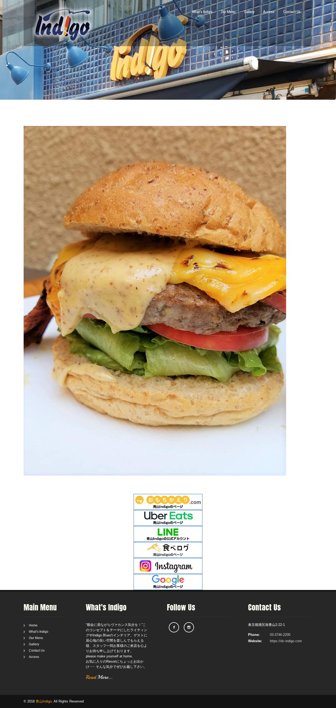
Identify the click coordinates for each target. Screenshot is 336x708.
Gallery (249, 11)
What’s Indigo (202, 11)
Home (33, 625)
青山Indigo (44, 701)
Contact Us (292, 11)
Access (269, 11)
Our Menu (228, 11)
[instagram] (189, 627)
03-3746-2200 (280, 635)
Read (99, 677)
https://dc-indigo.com (286, 641)
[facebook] (174, 627)
